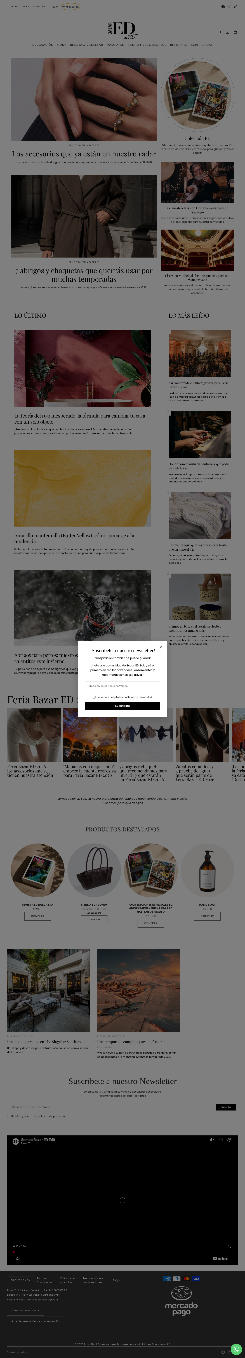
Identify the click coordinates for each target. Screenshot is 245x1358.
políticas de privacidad (138, 697)
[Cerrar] (160, 647)
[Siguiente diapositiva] (234, 745)
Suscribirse (122, 705)
